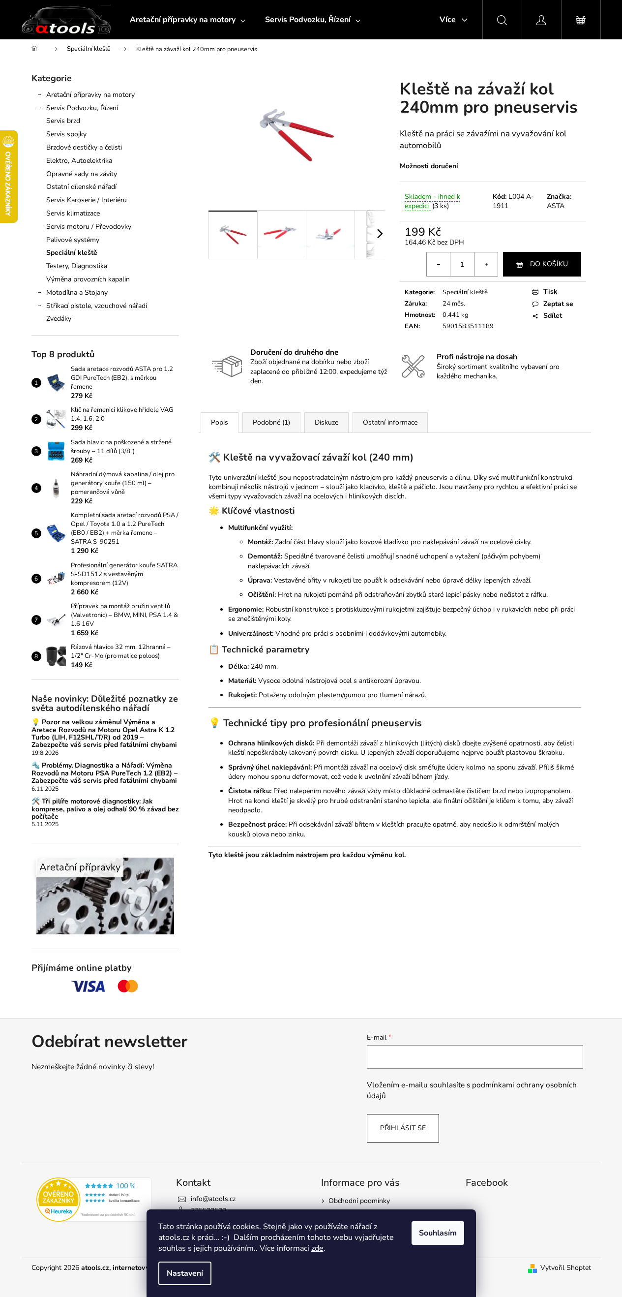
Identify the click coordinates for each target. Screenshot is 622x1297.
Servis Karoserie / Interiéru (86, 200)
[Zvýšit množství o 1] (486, 264)
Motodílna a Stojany (77, 292)
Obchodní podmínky (359, 1200)
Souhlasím (438, 1233)
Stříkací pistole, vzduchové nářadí (96, 305)
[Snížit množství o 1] (438, 264)
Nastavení (185, 1273)
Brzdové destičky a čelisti (84, 147)
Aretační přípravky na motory (90, 94)
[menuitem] (187, 19)
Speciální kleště (71, 252)
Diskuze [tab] (326, 422)
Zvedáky (58, 318)
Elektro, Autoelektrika (79, 160)
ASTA (555, 206)
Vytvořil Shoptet (565, 1267)
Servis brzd (63, 120)
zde (317, 1248)
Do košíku (549, 264)
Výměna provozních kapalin (88, 279)
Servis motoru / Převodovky (88, 226)
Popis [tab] (219, 422)
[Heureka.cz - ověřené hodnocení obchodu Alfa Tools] (94, 1199)
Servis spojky (66, 134)
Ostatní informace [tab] (390, 422)
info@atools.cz (213, 1199)
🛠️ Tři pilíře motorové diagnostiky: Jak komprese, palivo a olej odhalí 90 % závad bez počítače (105, 809)
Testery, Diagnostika (76, 266)
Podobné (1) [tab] (271, 422)
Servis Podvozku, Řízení (82, 108)
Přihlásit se (403, 1128)
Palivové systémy (72, 240)
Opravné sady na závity (81, 174)
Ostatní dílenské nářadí (81, 186)
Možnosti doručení (429, 166)
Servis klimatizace (73, 213)
